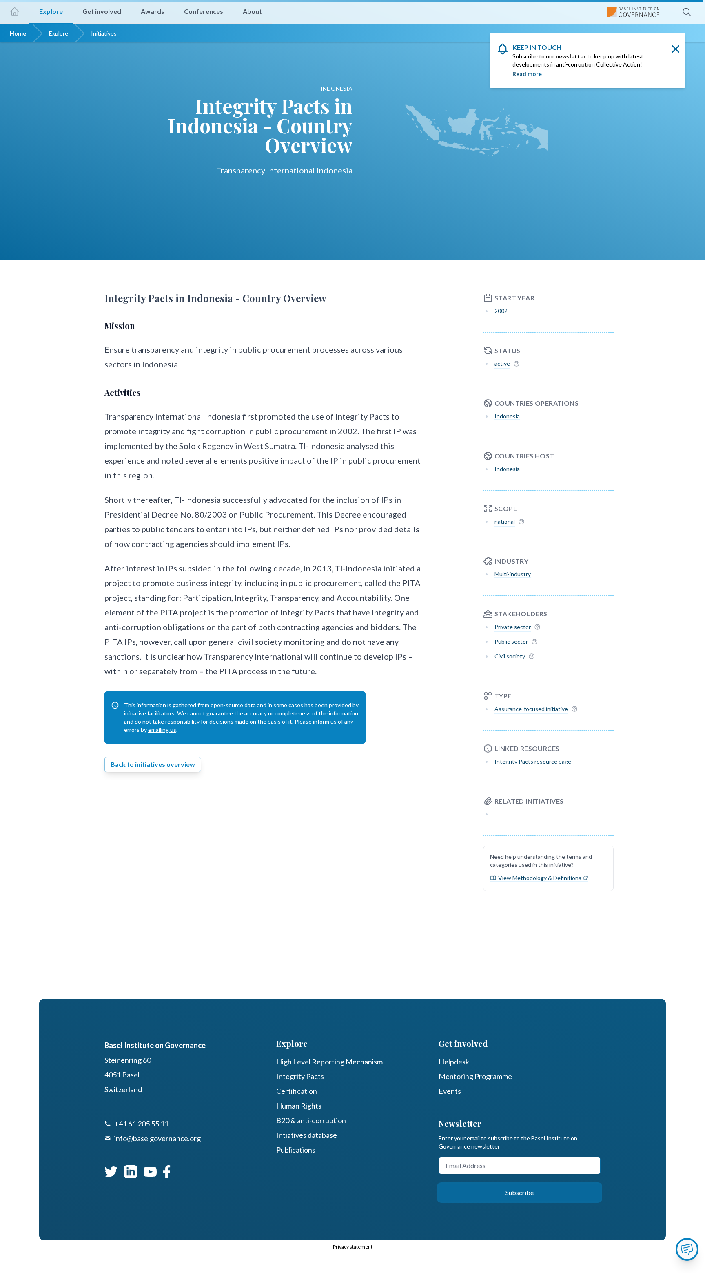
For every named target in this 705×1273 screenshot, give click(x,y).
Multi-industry (512, 574)
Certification (296, 1090)
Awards (152, 11)
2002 (501, 310)
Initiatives (104, 33)
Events (450, 1090)
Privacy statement (352, 1247)
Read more (527, 73)
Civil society (509, 656)
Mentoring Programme (475, 1076)
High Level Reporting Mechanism (329, 1061)
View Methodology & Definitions (539, 877)
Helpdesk (454, 1061)
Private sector (512, 626)
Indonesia (507, 416)
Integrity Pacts (300, 1076)
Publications (295, 1149)
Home (18, 33)
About (252, 11)
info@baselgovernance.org (157, 1138)
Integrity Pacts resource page (532, 761)
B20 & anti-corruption (311, 1120)
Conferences (203, 11)
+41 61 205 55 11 (141, 1123)
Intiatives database (306, 1135)
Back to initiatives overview (153, 764)
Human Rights (298, 1105)
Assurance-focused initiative (531, 708)
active (502, 363)
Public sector (511, 641)
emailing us (162, 729)
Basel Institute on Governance (155, 1045)
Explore (58, 33)
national (504, 521)
